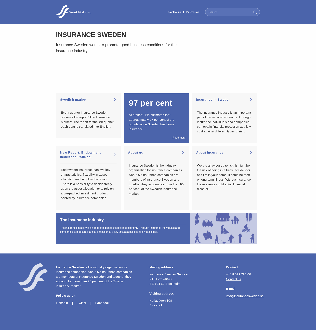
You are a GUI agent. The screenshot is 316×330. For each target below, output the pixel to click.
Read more (178, 137)
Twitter (81, 303)
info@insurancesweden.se (245, 296)
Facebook (102, 303)
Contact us (175, 12)
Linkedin (62, 303)
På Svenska (192, 12)
